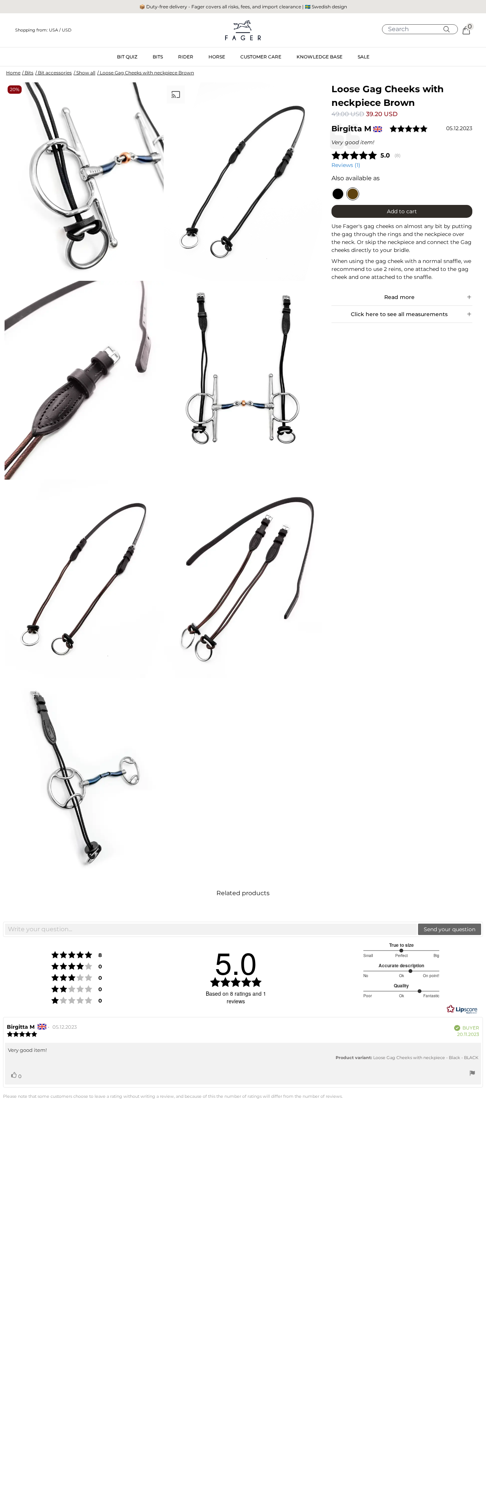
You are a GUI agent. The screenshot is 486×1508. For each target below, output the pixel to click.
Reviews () (345, 165)
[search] (423, 29)
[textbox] (211, 929)
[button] (88, 30)
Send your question (449, 929)
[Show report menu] (472, 1074)
